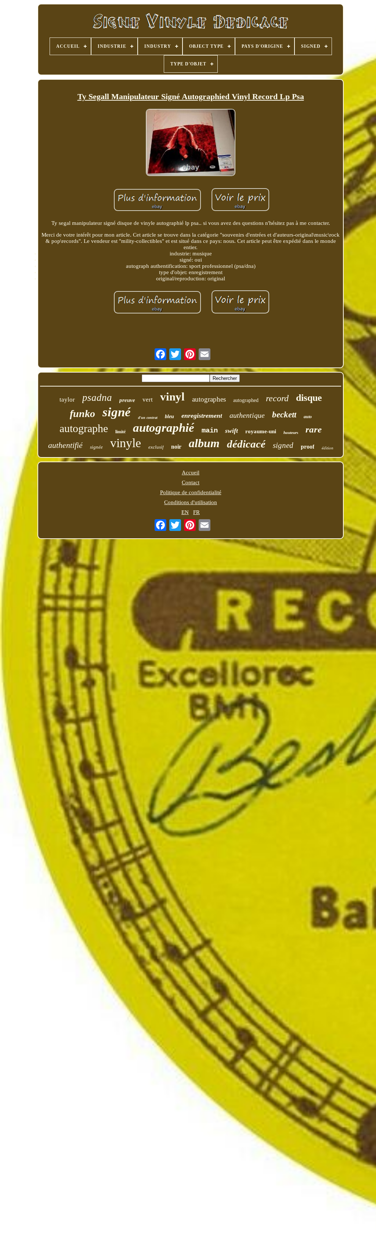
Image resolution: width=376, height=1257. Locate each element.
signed (283, 445)
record (277, 398)
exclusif (156, 447)
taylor (67, 399)
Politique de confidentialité (190, 492)
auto (308, 416)
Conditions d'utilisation (190, 502)
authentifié (65, 445)
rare (314, 429)
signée (96, 447)
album (204, 443)
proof (307, 446)
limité (120, 431)
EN (185, 512)
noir (176, 446)
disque (309, 397)
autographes (209, 399)
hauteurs (290, 432)
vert (147, 399)
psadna (97, 397)
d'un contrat (148, 418)
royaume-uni (260, 431)
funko (82, 413)
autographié (163, 427)
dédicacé (246, 444)
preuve (127, 400)
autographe (83, 428)
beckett (284, 414)
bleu (169, 416)
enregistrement (201, 415)
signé (116, 412)
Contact (190, 482)
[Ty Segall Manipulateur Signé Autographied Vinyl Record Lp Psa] (190, 143)
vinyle (125, 443)
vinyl (172, 396)
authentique (247, 415)
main (210, 431)
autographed (245, 400)
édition (327, 448)
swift (231, 430)
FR (196, 512)
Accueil (190, 472)
